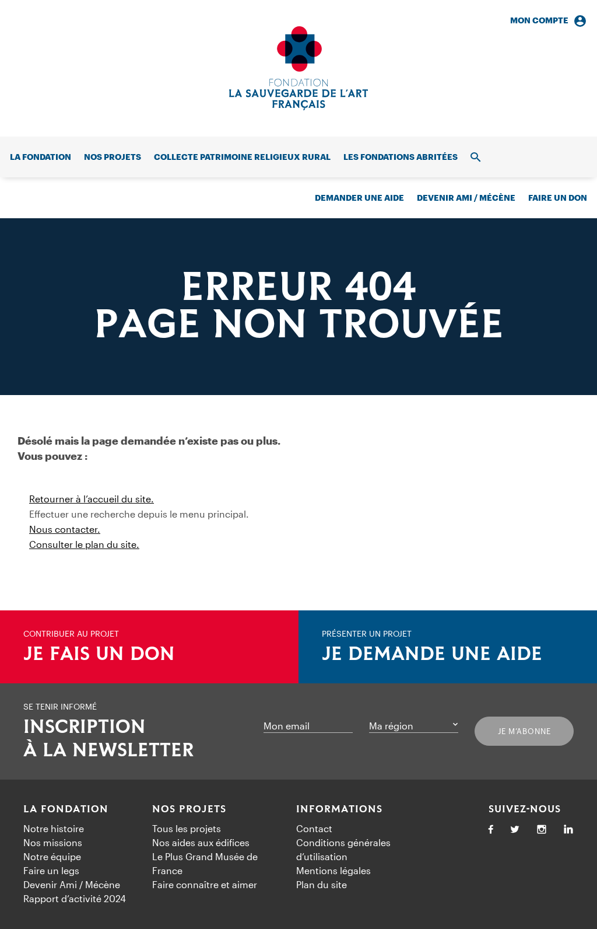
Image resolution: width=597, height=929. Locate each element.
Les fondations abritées (400, 157)
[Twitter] (515, 830)
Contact (314, 828)
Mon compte (539, 20)
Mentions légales (333, 870)
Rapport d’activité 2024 (74, 898)
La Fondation (65, 809)
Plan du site (321, 884)
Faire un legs (51, 870)
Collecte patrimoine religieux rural (242, 157)
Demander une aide (359, 197)
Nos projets (112, 157)
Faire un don (557, 197)
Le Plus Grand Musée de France (205, 863)
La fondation (40, 157)
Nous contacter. (64, 529)
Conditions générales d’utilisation (343, 849)
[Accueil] (298, 68)
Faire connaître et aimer (204, 884)
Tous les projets (186, 828)
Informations (339, 809)
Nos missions (52, 842)
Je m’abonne (524, 731)
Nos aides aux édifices (201, 842)
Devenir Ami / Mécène (466, 197)
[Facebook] (491, 830)
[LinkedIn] (568, 830)
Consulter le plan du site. (84, 544)
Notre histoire (53, 828)
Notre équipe (52, 856)
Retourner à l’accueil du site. (91, 498)
